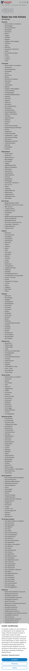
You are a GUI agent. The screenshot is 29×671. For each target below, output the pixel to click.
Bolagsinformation (14, 655)
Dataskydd (5, 655)
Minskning (14, 664)
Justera (14, 668)
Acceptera (14, 659)
